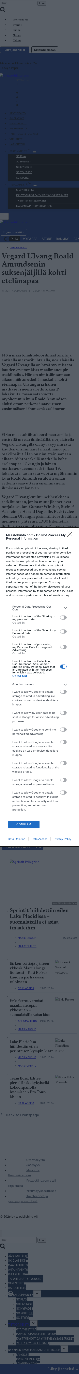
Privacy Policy (62, 839)
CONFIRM (23, 824)
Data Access (39, 839)
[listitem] (39, 608)
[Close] (71, 535)
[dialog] (39, 687)
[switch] (63, 618)
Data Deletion (16, 839)
